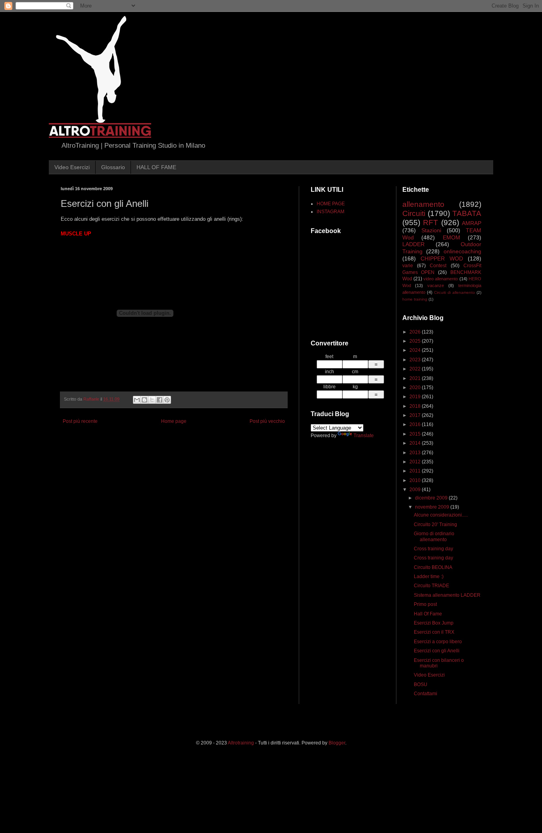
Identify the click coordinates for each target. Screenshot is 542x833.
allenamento (423, 204)
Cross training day (433, 548)
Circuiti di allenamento (454, 292)
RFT (430, 222)
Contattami (425, 693)
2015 (415, 434)
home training (414, 299)
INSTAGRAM (330, 211)
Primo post (425, 604)
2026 (415, 332)
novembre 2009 (432, 507)
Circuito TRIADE (431, 585)
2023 (415, 360)
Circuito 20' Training (435, 524)
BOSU (420, 684)
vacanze (435, 285)
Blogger (337, 743)
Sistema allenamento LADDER (447, 595)
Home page (173, 421)
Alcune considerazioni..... (441, 515)
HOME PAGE (331, 203)
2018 (415, 406)
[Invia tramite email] (137, 400)
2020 (415, 387)
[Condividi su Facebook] (159, 400)
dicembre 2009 (432, 498)
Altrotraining (241, 743)
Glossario (113, 167)
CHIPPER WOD (442, 258)
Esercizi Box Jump (434, 623)
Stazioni (431, 230)
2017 (415, 415)
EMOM (451, 237)
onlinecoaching (462, 251)
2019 (415, 396)
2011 (415, 471)
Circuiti (413, 213)
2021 (415, 378)
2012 (415, 462)
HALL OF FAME (156, 167)
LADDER (413, 244)
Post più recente (80, 421)
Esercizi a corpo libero (438, 641)
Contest (438, 265)
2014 (415, 443)
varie (407, 265)
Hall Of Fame (428, 614)
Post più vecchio (267, 421)
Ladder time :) (429, 576)
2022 (415, 369)
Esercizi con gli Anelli (436, 651)
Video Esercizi (72, 167)
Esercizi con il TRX (434, 632)
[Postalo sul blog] (144, 400)
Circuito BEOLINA (433, 567)
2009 (415, 489)
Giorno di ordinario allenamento (434, 536)
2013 (415, 452)
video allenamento (440, 278)
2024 (415, 350)
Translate (364, 435)
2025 (415, 341)
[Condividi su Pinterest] (167, 400)
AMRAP (471, 223)
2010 (415, 480)
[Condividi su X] (152, 400)
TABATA (466, 213)
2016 (415, 424)
